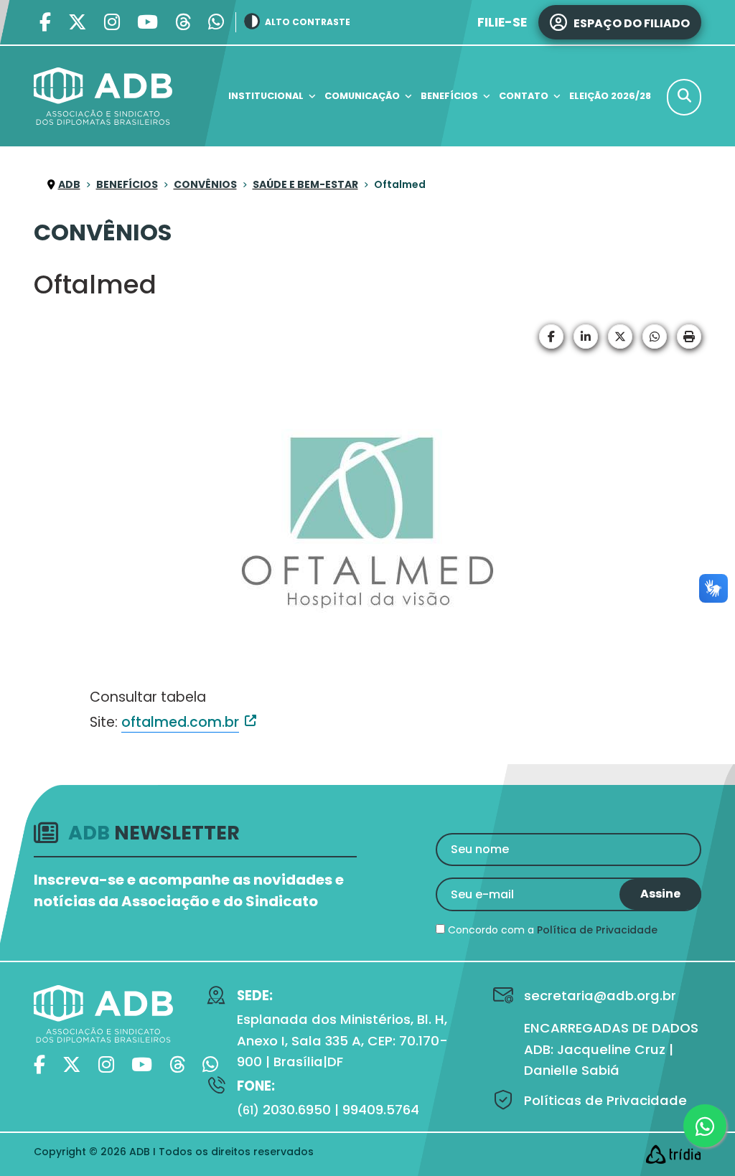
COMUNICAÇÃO (362, 96)
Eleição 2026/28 (610, 96)
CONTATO (523, 96)
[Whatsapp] (216, 22)
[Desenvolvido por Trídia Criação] (673, 1154)
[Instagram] (112, 22)
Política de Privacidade (597, 930)
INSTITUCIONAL (266, 96)
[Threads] (183, 22)
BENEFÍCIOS (449, 96)
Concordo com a (551, 930)
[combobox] (684, 97)
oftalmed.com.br (180, 722)
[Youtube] (147, 22)
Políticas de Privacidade (605, 1100)
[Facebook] (45, 22)
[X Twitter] (77, 22)
